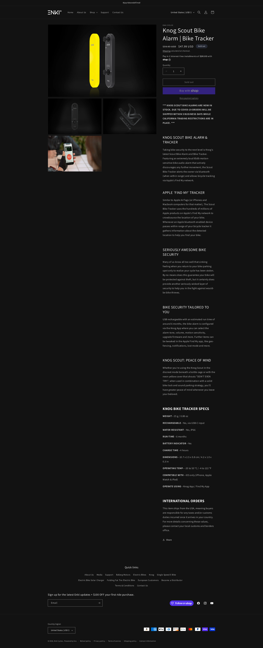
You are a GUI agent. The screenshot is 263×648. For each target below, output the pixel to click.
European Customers (148, 580)
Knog (151, 574)
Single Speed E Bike (166, 574)
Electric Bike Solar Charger (91, 580)
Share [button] (169, 539)
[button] (93, 12)
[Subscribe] (99, 603)
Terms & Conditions (124, 585)
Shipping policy (130, 641)
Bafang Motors (123, 574)
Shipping (166, 51)
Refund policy (85, 641)
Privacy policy (99, 641)
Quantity (166, 65)
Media (99, 574)
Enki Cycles (58, 641)
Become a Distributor (171, 580)
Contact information (147, 641)
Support (109, 574)
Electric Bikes (139, 574)
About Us (89, 574)
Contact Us (142, 585)
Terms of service (114, 641)
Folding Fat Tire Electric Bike (121, 580)
